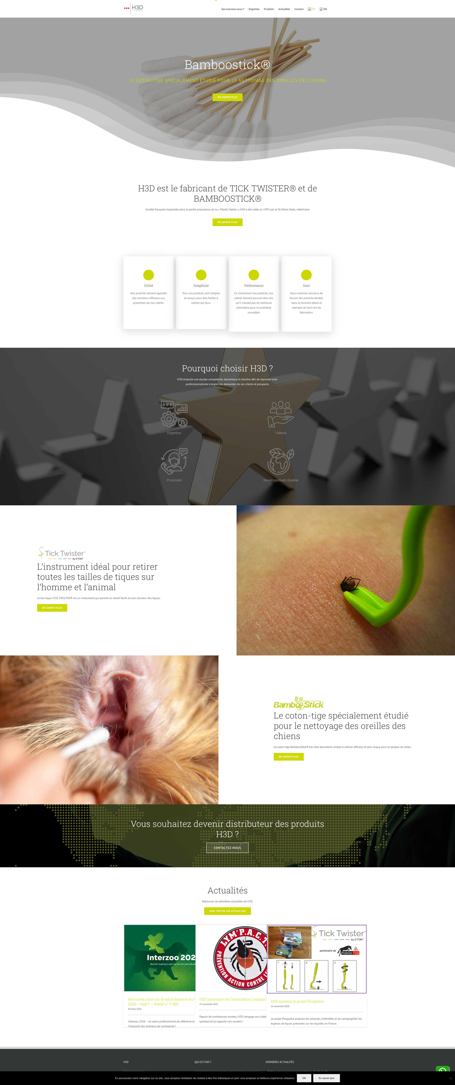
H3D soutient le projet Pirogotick (297, 1001)
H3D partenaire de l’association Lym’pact (233, 999)
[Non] (450, 1078)
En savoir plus (326, 1078)
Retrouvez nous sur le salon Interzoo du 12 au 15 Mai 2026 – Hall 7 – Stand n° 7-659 (171, 1001)
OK (304, 1078)
